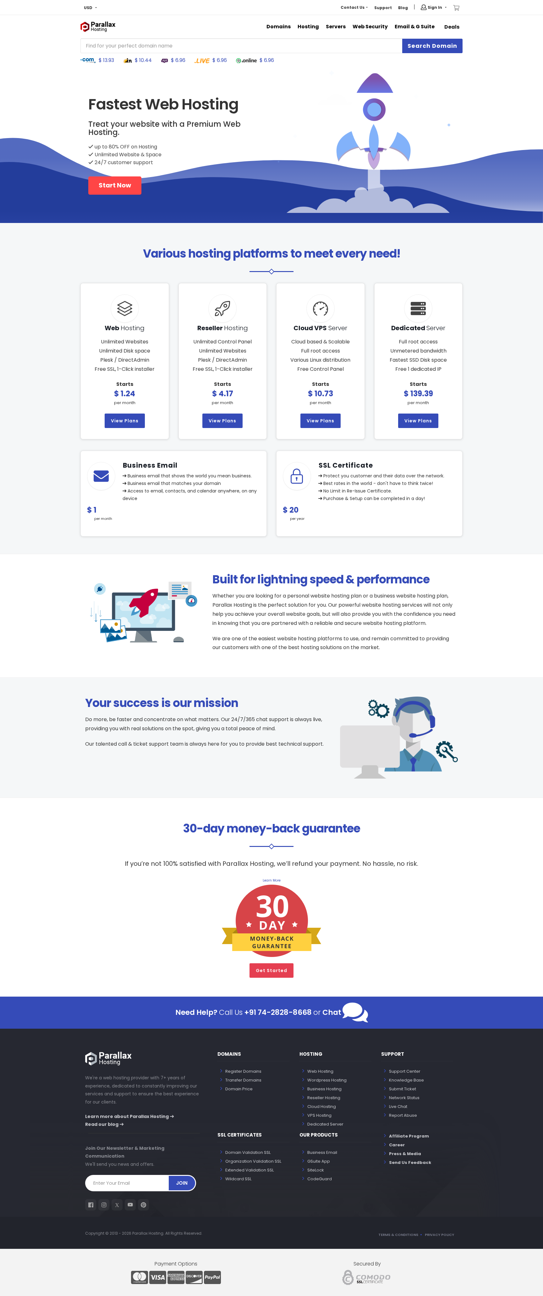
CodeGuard (319, 1179)
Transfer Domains (243, 1080)
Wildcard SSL (238, 1179)
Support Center (404, 1071)
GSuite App (318, 1161)
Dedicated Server (325, 1124)
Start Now (115, 185)
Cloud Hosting (321, 1107)
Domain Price (239, 1089)
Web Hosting (320, 1071)
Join (182, 1183)
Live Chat (398, 1107)
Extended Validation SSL (249, 1170)
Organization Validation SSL (253, 1161)
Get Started (271, 970)
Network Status (404, 1098)
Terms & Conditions (398, 1234)
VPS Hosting (319, 1115)
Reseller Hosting (323, 1098)
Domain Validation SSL (248, 1152)
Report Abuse (403, 1115)
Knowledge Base (406, 1080)
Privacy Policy (439, 1234)
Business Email (322, 1152)
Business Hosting (324, 1089)
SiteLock (315, 1170)
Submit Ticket (402, 1089)
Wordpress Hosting (327, 1080)
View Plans (125, 421)
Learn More (272, 880)
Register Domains (243, 1071)
